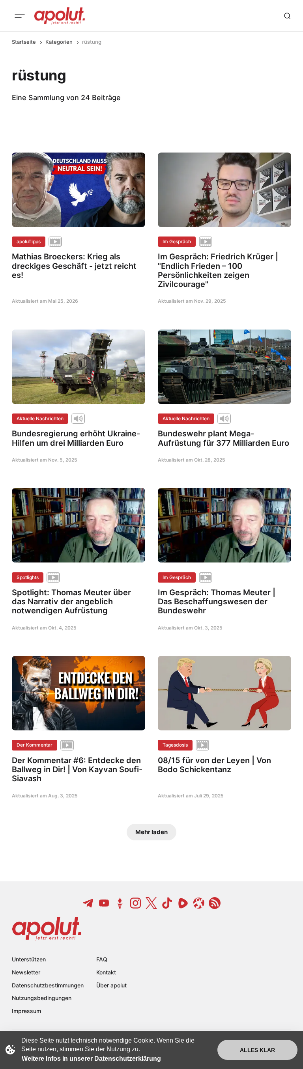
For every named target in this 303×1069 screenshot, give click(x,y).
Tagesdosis (175, 745)
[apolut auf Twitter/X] (151, 903)
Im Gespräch (177, 241)
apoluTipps (29, 241)
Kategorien (59, 42)
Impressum (26, 1011)
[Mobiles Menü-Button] (20, 16)
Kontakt (106, 972)
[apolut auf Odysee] (199, 903)
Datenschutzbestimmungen (48, 985)
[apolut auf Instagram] (136, 903)
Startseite (24, 42)
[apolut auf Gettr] (120, 903)
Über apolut (111, 985)
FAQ (101, 959)
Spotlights (28, 577)
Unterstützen (29, 959)
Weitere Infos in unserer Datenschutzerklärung (91, 1058)
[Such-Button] (287, 16)
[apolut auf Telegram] (88, 903)
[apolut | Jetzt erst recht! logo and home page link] (59, 15)
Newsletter (26, 972)
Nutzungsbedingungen (41, 998)
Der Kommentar (34, 745)
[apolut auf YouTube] (104, 903)
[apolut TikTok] (167, 903)
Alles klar (257, 1050)
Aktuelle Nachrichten (40, 418)
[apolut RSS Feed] (215, 903)
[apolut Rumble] (183, 903)
